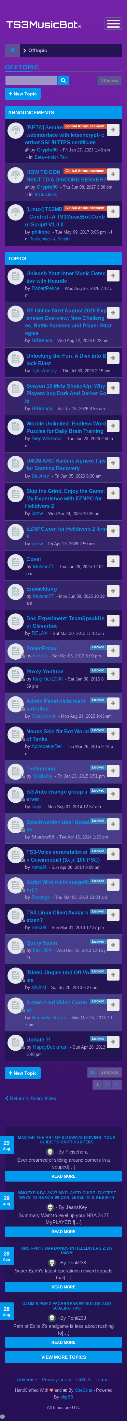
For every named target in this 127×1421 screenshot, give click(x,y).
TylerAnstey (44, 370)
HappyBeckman (49, 1017)
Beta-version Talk (51, 157)
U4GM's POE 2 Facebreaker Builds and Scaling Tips (66, 1306)
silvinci (39, 987)
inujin (37, 806)
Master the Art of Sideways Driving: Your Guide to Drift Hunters (67, 1139)
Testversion (40, 768)
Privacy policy (57, 1379)
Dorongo (41, 897)
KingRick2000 (48, 679)
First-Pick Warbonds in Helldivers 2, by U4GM (67, 1250)
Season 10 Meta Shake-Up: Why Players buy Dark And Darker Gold (65, 393)
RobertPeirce (46, 288)
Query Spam (41, 943)
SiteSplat (83, 1390)
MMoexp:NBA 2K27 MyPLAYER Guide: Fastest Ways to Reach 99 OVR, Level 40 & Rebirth (67, 1195)
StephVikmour (47, 438)
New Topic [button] (24, 93)
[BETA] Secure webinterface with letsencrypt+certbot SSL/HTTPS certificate (64, 134)
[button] (116, 1085)
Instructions (46, 194)
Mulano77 (43, 566)
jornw (37, 513)
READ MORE (63, 1176)
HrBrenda (42, 340)
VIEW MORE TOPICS (63, 1357)
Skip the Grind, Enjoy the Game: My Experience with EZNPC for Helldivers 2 (65, 498)
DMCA (83, 1379)
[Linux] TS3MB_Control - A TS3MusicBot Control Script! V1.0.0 (65, 216)
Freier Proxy (41, 648)
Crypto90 (47, 149)
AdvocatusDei (47, 746)
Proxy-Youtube (45, 671)
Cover (33, 559)
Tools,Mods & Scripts (50, 239)
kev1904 (42, 950)
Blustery (40, 476)
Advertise (27, 1379)
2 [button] (107, 1085)
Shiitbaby (42, 776)
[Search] (63, 80)
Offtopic (22, 67)
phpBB (67, 1397)
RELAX (40, 633)
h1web (40, 655)
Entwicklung (41, 589)
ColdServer (44, 716)
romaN (39, 867)
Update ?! (38, 1039)
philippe (41, 232)
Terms (102, 1379)
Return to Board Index (32, 1098)
